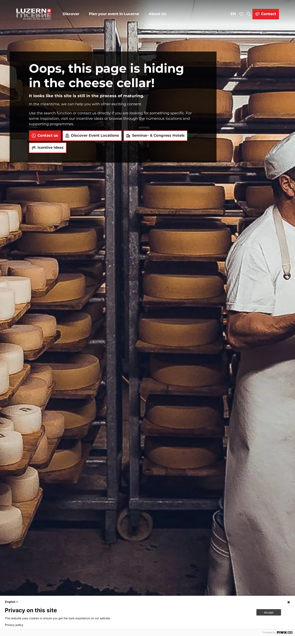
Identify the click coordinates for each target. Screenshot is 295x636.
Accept (269, 612)
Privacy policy (14, 625)
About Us (157, 14)
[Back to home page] (33, 14)
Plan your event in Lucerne (114, 14)
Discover (71, 14)
